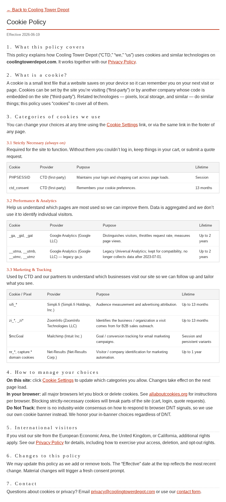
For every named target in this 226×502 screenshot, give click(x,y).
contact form (188, 491)
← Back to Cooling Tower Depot (38, 9)
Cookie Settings (122, 124)
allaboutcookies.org (168, 394)
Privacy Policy (122, 62)
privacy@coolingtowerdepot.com (123, 491)
